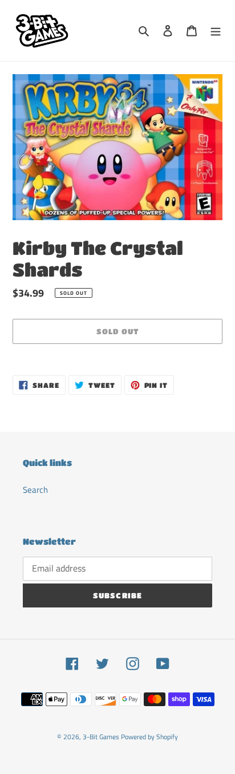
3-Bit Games (101, 736)
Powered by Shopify (149, 736)
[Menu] (216, 30)
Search (35, 489)
